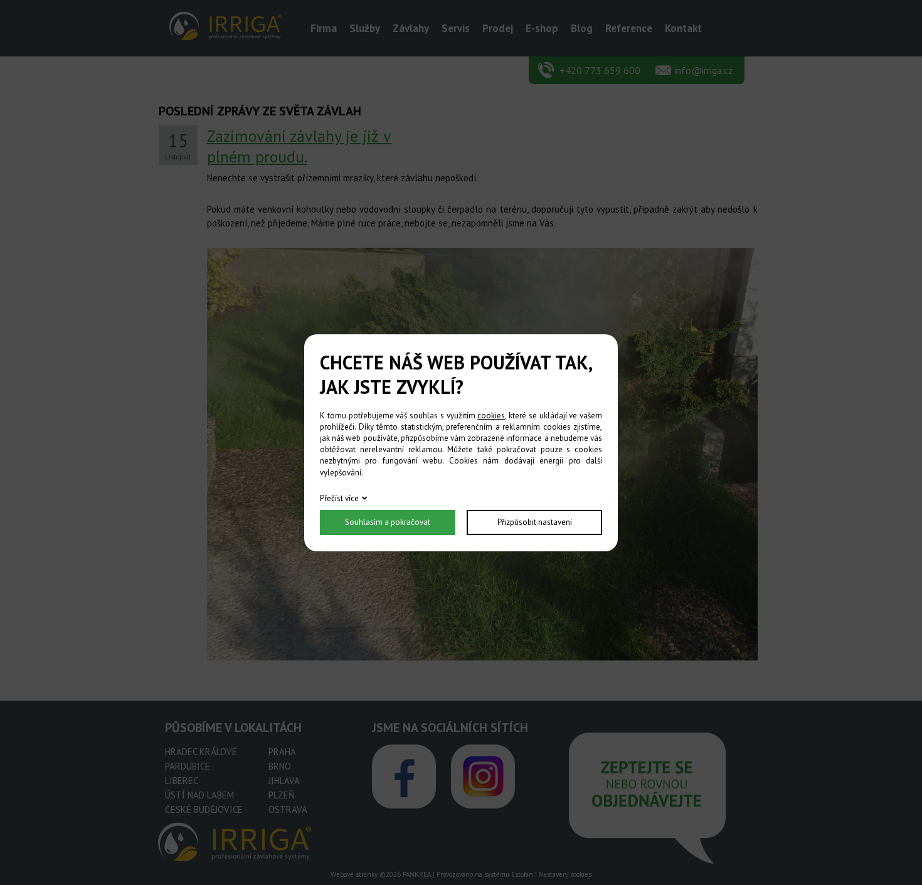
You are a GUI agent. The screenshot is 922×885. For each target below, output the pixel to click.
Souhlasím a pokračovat (387, 522)
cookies (491, 415)
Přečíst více (339, 498)
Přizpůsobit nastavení (534, 522)
